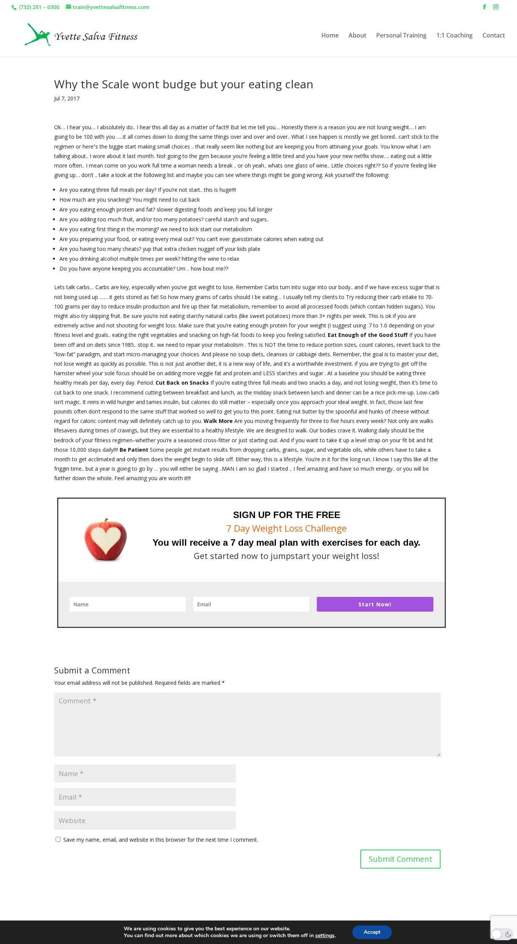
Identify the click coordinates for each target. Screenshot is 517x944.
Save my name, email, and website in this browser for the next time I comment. (160, 839)
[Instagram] (496, 9)
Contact (494, 36)
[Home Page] (79, 34)
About (357, 36)
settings (325, 935)
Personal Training (401, 36)
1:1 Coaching (454, 36)
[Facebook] (484, 9)
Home (330, 36)
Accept (372, 932)
